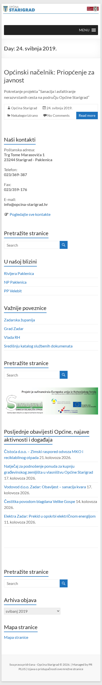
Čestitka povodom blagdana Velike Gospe (39, 501)
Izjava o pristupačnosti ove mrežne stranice (55, 669)
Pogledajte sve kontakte (30, 214)
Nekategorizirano (24, 115)
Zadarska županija (19, 319)
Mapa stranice (16, 637)
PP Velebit (13, 290)
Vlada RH (12, 337)
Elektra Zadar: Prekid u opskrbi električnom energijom (50, 516)
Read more (87, 115)
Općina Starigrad (24, 108)
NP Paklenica (15, 282)
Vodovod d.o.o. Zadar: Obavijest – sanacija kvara (45, 486)
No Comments (58, 115)
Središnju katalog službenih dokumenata (38, 345)
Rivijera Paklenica (19, 273)
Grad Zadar (14, 328)
